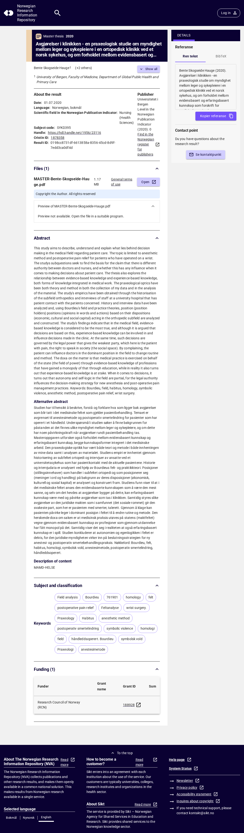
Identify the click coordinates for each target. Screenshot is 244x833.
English (46, 817)
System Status (180, 768)
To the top (125, 753)
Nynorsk (29, 817)
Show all (151, 69)
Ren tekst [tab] (190, 56)
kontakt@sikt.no (201, 813)
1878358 (57, 138)
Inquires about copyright (195, 801)
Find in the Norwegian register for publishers (145, 144)
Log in (226, 13)
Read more (64, 762)
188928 (129, 705)
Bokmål (11, 817)
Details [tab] (184, 35)
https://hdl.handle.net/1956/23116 (74, 133)
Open (145, 182)
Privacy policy (187, 787)
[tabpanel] (205, 87)
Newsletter (185, 781)
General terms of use (121, 181)
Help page (177, 760)
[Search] (57, 13)
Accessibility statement (194, 794)
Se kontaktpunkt (208, 154)
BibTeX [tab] (221, 56)
